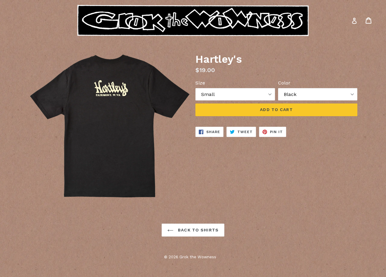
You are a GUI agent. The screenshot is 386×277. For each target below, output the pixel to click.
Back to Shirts (197, 230)
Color (284, 83)
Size (200, 83)
